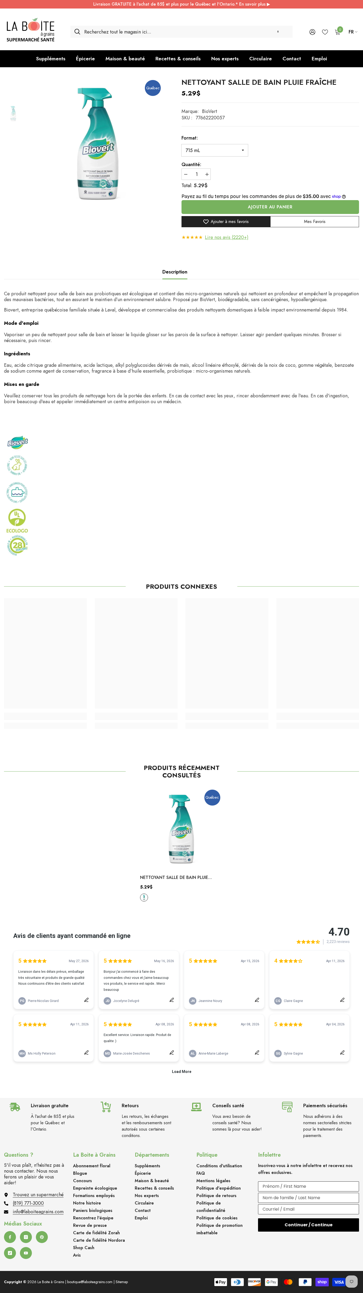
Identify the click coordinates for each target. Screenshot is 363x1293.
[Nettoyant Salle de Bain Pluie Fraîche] (181, 828)
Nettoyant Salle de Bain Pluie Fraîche (174, 877)
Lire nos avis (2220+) (226, 237)
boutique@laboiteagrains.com (89, 1281)
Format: (190, 137)
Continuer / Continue (308, 1225)
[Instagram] (26, 1237)
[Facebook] (10, 1237)
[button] (278, 32)
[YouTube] (26, 1253)
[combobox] (186, 32)
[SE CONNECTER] (312, 32)
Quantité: (191, 164)
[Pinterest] (42, 1237)
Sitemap (122, 1281)
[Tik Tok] (10, 1253)
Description (174, 271)
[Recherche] (181, 32)
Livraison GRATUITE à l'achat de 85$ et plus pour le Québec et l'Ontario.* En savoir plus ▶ (181, 4)
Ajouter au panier (270, 207)
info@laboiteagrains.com (38, 1211)
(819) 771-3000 (28, 1203)
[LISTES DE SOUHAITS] (325, 32)
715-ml (144, 898)
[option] (98, 142)
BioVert (209, 111)
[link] (45, 716)
